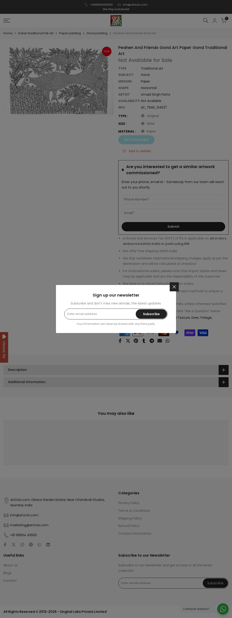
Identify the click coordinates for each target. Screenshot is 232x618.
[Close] (174, 286)
